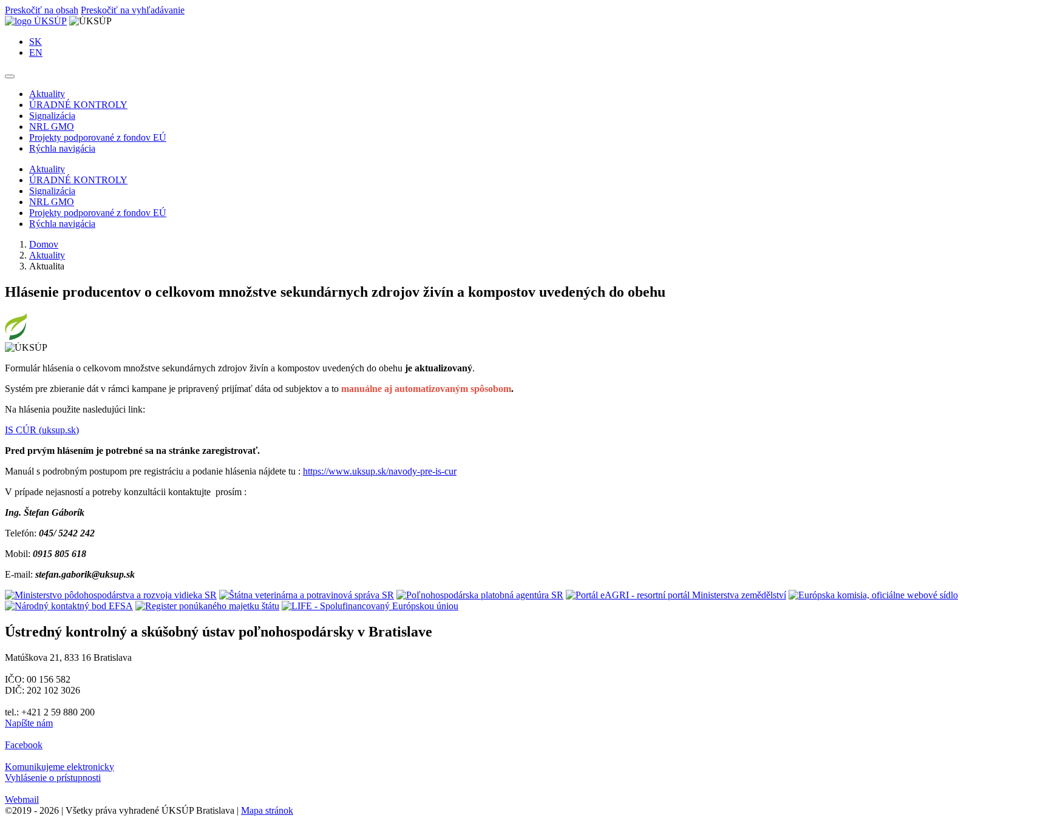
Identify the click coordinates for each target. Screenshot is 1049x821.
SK (35, 41)
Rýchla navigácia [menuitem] (62, 148)
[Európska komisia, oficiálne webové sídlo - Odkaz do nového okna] (873, 595)
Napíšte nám (29, 723)
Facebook (23, 745)
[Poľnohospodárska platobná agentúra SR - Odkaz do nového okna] (479, 595)
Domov (43, 244)
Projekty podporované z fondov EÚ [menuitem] (97, 137)
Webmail (22, 799)
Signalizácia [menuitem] (52, 115)
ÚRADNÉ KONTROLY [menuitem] (78, 105)
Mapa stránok (267, 810)
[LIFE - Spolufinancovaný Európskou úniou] (370, 606)
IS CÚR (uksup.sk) (42, 430)
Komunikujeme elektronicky (59, 767)
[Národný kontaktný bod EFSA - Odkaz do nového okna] (69, 606)
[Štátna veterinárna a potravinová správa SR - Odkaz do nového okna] (306, 595)
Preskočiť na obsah (41, 10)
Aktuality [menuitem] (47, 94)
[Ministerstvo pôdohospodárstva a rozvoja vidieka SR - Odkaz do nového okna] (111, 595)
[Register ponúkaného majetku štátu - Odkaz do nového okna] (207, 606)
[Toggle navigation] (10, 76)
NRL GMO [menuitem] (51, 126)
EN (35, 52)
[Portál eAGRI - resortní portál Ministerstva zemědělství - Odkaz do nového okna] (676, 595)
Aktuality (47, 255)
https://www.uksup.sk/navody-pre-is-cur (380, 471)
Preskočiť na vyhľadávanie (133, 10)
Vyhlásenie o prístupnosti (53, 777)
